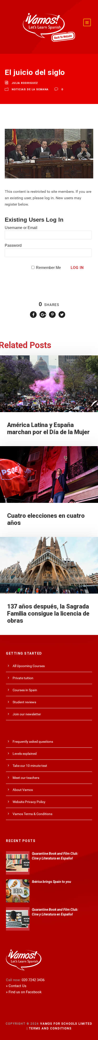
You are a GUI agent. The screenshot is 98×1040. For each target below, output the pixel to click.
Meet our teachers (26, 778)
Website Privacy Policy (29, 802)
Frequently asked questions (33, 741)
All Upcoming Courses (29, 666)
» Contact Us (16, 986)
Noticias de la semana (30, 89)
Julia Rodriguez (25, 83)
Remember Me (48, 268)
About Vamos (23, 790)
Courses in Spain (25, 690)
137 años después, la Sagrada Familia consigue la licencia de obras (48, 613)
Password (13, 245)
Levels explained (25, 753)
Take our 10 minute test (30, 766)
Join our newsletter (27, 714)
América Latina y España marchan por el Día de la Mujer (48, 429)
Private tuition (23, 678)
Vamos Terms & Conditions (32, 814)
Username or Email (21, 228)
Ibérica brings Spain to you (51, 882)
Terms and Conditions (50, 1028)
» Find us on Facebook (24, 992)
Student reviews (24, 702)
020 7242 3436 (33, 980)
